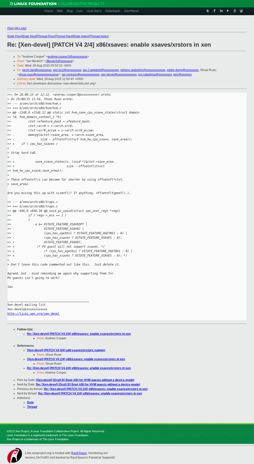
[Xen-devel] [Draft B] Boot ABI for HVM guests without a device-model (85, 380)
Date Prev (14, 36)
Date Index (81, 36)
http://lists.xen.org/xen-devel (33, 313)
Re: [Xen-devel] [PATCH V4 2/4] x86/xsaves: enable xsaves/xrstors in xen (79, 334)
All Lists (20, 28)
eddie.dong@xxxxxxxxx (183, 70)
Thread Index (99, 36)
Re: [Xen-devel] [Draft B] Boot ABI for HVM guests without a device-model (88, 384)
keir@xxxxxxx (182, 74)
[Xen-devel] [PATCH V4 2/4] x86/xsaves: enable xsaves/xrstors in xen (76, 359)
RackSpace (79, 453)
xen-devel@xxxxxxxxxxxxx (119, 74)
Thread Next (64, 36)
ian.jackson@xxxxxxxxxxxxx (80, 74)
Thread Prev (46, 36)
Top (10, 28)
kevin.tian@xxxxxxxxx (37, 70)
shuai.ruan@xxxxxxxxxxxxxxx (39, 74)
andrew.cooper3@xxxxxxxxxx (67, 56)
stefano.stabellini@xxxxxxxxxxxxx (142, 70)
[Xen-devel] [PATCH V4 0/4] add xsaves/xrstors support (66, 350)
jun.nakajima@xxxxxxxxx (155, 74)
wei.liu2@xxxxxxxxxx (67, 70)
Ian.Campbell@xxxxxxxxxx (101, 70)
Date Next (29, 36)
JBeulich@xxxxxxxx (59, 61)
